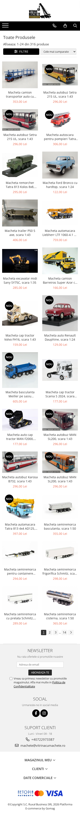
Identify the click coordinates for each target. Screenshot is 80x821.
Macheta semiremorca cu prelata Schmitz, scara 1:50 (20, 616)
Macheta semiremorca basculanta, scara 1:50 (60, 526)
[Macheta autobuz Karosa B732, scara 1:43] (20, 462)
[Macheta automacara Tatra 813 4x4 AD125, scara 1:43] (20, 507)
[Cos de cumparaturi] (65, 25)
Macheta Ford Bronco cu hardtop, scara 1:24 (60, 185)
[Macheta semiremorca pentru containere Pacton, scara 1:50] (20, 553)
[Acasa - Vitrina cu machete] (40, 10)
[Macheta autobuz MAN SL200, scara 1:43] (60, 420)
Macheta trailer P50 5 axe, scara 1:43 (20, 233)
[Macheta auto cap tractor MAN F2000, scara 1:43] (20, 420)
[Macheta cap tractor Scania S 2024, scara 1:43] (60, 370)
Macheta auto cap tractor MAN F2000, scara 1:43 (20, 437)
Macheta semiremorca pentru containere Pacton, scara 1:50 (20, 571)
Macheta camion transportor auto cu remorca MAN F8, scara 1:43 (20, 94)
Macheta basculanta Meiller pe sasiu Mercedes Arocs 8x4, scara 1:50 (20, 394)
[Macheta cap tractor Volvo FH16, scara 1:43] (20, 313)
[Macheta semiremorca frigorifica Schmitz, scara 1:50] (60, 553)
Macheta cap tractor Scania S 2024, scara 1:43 (59, 394)
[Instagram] (44, 713)
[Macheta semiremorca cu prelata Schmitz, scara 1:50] (20, 598)
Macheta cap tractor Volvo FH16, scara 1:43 (20, 337)
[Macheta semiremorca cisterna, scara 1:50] (60, 598)
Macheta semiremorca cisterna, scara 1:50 (60, 616)
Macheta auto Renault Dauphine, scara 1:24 (60, 337)
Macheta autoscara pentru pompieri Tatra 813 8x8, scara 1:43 (60, 137)
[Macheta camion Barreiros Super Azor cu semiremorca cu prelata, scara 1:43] (60, 260)
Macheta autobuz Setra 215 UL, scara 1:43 (60, 94)
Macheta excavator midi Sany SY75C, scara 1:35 (20, 280)
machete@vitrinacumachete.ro (42, 745)
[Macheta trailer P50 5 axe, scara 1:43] (20, 213)
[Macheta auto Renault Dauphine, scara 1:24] (60, 313)
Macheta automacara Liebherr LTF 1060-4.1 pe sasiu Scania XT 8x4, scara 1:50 (60, 233)
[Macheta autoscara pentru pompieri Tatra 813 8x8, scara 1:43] (60, 120)
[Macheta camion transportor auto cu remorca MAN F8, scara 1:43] (20, 74)
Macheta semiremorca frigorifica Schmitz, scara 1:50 (60, 571)
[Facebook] (36, 713)
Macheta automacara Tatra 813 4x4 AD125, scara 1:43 (20, 526)
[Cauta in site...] (75, 25)
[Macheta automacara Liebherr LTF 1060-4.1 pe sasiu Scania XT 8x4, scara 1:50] (60, 213)
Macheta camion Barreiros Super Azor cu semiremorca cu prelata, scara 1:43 (59, 280)
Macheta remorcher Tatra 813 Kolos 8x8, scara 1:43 (20, 185)
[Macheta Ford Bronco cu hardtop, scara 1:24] (60, 165)
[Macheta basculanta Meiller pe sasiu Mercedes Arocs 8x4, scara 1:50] (20, 370)
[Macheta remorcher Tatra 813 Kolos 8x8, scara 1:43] (20, 165)
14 (64, 632)
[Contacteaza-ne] (54, 25)
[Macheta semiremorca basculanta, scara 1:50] (60, 507)
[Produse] (6, 27)
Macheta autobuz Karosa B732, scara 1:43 (20, 479)
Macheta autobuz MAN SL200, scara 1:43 (60, 437)
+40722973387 (42, 739)
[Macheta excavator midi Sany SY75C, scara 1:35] (20, 261)
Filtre (22, 51)
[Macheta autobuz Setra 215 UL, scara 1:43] (60, 75)
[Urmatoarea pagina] (71, 632)
